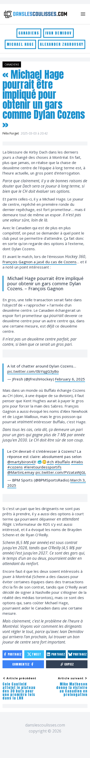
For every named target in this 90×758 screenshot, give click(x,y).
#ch (50, 461)
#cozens (15, 467)
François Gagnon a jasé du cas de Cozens (39, 261)
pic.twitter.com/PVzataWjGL (61, 472)
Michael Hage (20, 44)
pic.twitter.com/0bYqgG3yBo (33, 371)
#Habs (77, 461)
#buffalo (62, 461)
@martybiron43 (21, 461)
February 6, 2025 (70, 379)
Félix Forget (10, 133)
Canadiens (28, 33)
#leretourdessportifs (43, 467)
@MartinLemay (20, 472)
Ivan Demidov (58, 33)
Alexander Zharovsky (61, 44)
